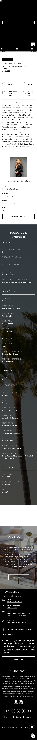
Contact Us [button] (18, 577)
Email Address (9, 635)
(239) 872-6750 (8, 196)
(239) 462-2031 (12, 607)
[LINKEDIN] (18, 711)
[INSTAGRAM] (13, 711)
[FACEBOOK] (8, 711)
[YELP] (29, 711)
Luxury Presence (24, 717)
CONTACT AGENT (18, 216)
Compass (22, 678)
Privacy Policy (28, 727)
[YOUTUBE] (24, 711)
